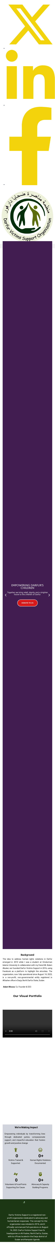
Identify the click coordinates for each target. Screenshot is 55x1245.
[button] (5, 595)
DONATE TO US (27, 603)
